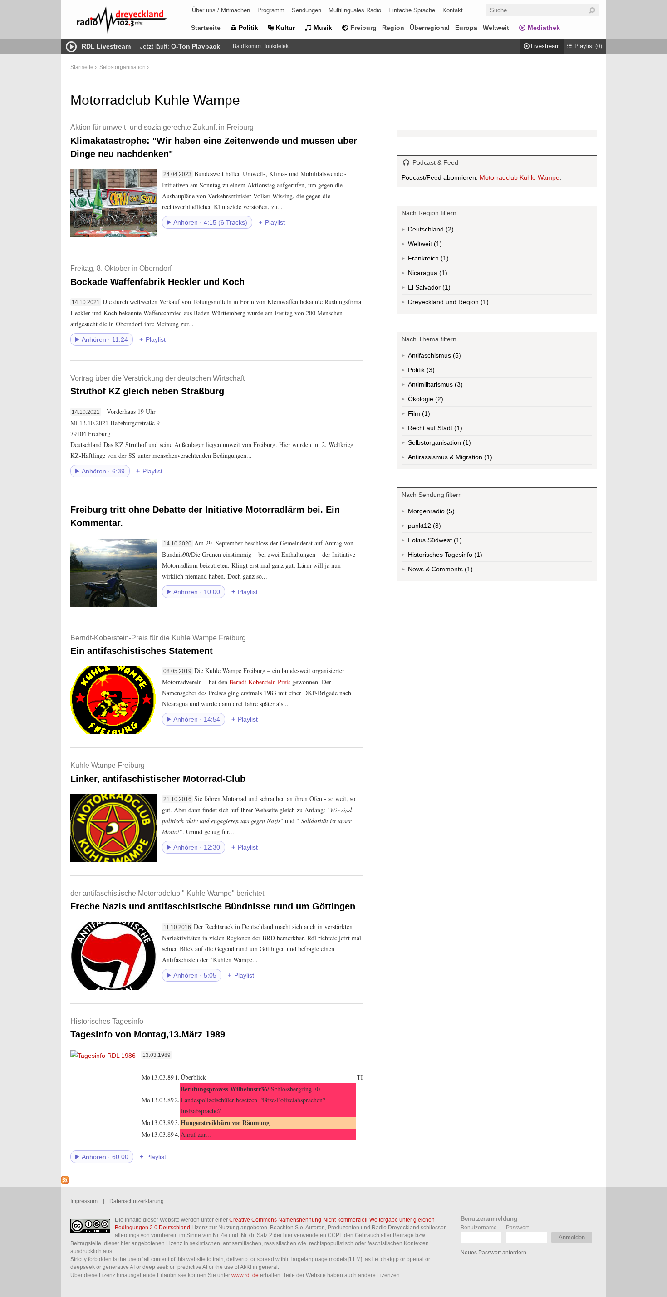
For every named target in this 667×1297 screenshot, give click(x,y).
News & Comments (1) (456, 570)
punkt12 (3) (436, 527)
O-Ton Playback (195, 46)
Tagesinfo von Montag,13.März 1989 (147, 1028)
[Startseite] (134, 21)
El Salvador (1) (442, 289)
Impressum (84, 1201)
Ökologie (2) (438, 401)
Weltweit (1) (437, 245)
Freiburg (363, 27)
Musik (323, 27)
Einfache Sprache (411, 10)
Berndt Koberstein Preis (260, 682)
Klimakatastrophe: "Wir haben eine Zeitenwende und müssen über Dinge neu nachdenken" (213, 141)
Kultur (285, 27)
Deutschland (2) (449, 231)
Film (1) (427, 415)
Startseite (206, 27)
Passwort (517, 1227)
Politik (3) (429, 372)
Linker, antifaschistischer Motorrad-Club (157, 772)
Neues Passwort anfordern (493, 1252)
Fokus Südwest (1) (447, 541)
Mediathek (544, 27)
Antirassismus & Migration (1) (470, 459)
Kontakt (452, 10)
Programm (270, 10)
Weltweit (496, 27)
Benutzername (479, 1227)
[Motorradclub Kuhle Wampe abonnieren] (65, 1181)
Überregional (430, 27)
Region (393, 27)
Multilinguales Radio (355, 10)
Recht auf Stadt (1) (443, 430)
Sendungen (306, 10)
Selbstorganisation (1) (466, 444)
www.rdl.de (245, 1275)
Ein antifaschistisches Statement (158, 645)
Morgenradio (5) (449, 512)
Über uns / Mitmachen (221, 10)
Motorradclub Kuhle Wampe (519, 177)
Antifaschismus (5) (456, 357)
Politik (248, 27)
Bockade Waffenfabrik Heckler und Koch (157, 275)
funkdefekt (277, 46)
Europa (466, 27)
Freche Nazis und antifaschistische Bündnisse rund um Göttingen (212, 900)
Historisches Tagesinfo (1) (462, 556)
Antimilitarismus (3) (458, 386)
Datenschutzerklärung (136, 1201)
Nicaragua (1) (442, 274)
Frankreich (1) (444, 260)
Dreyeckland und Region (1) (466, 303)
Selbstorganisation (122, 67)
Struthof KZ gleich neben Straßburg (157, 385)
